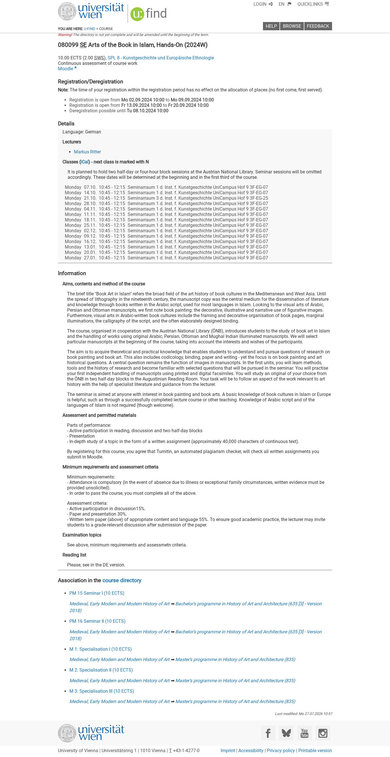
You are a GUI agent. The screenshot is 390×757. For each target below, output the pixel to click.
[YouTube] (304, 733)
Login (260, 4)
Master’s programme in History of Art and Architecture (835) (235, 659)
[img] (149, 16)
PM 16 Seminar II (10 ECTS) (97, 621)
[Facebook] (268, 733)
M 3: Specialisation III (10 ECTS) (101, 691)
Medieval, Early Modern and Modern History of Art (119, 603)
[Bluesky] (286, 733)
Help (271, 26)
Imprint (228, 750)
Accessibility (251, 750)
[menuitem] (285, 4)
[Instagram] (322, 733)
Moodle (65, 68)
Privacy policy (281, 750)
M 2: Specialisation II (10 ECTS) (101, 670)
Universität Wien (77, 5)
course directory (121, 580)
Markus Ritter (87, 152)
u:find (89, 29)
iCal (85, 162)
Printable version (315, 750)
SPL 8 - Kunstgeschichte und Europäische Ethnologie (161, 58)
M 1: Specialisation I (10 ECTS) (100, 649)
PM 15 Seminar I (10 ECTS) (96, 593)
